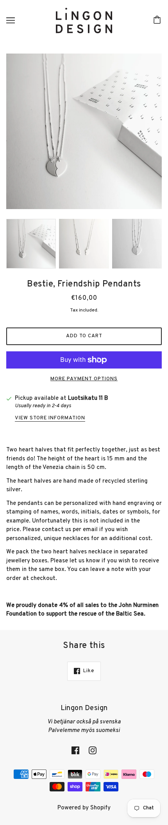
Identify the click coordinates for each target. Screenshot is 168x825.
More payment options (84, 379)
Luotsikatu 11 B (88, 398)
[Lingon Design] (84, 20)
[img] (75, 751)
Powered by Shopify (84, 808)
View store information (50, 418)
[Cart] (158, 20)
